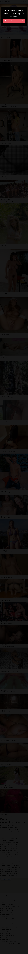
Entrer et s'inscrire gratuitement (14, 21)
